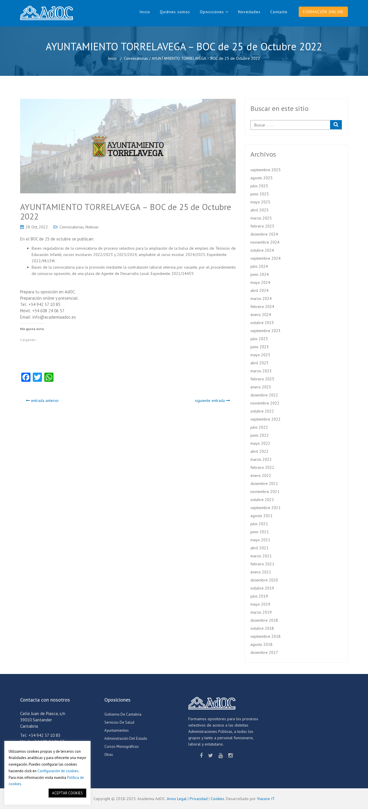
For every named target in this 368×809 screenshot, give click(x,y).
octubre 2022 (262, 411)
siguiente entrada (210, 400)
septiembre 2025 (265, 169)
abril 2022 (259, 451)
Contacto (279, 11)
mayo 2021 (260, 539)
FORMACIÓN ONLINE (323, 11)
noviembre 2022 (264, 403)
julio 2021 (259, 523)
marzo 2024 (261, 298)
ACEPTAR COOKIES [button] (67, 793)
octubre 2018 (262, 628)
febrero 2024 (262, 306)
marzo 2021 (261, 555)
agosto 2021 (261, 515)
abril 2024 (259, 290)
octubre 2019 (262, 588)
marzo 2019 (261, 612)
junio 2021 (259, 531)
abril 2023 (259, 362)
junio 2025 (259, 194)
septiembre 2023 (265, 330)
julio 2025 (259, 185)
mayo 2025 (260, 202)
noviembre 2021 (264, 491)
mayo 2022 (260, 443)
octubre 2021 (262, 499)
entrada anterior (44, 400)
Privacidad (199, 798)
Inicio (144, 11)
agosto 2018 (261, 644)
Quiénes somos (175, 11)
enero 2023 (260, 387)
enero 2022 (260, 475)
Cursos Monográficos (121, 746)
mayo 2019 (260, 604)
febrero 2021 (262, 564)
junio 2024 (259, 274)
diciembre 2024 (264, 234)
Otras (108, 754)
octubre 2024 (262, 250)
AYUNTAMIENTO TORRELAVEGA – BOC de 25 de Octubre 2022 (125, 211)
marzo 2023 (261, 370)
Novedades (249, 11)
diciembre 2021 (264, 483)
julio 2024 (259, 266)
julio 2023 (259, 338)
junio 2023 (259, 346)
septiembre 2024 (265, 258)
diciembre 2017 (264, 652)
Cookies (217, 798)
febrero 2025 (262, 226)
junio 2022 (259, 435)
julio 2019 (259, 596)
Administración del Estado (125, 738)
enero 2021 (260, 572)
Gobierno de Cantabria (122, 714)
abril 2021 (259, 547)
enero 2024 (260, 314)
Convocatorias (136, 58)
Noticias (92, 227)
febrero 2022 (262, 467)
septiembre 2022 (265, 419)
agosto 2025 (261, 177)
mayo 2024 (260, 282)
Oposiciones (212, 11)
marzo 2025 (261, 218)
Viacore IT (266, 798)
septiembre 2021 (265, 507)
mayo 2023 (260, 354)
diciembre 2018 (264, 620)
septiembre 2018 (265, 636)
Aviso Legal (177, 798)
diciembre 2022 (264, 395)
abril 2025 (259, 210)
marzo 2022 (261, 459)
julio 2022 (259, 427)
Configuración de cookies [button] (57, 770)
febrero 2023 (262, 379)
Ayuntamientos (116, 730)
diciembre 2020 (264, 580)
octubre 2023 (262, 322)
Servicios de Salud (119, 722)
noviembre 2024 (264, 242)
